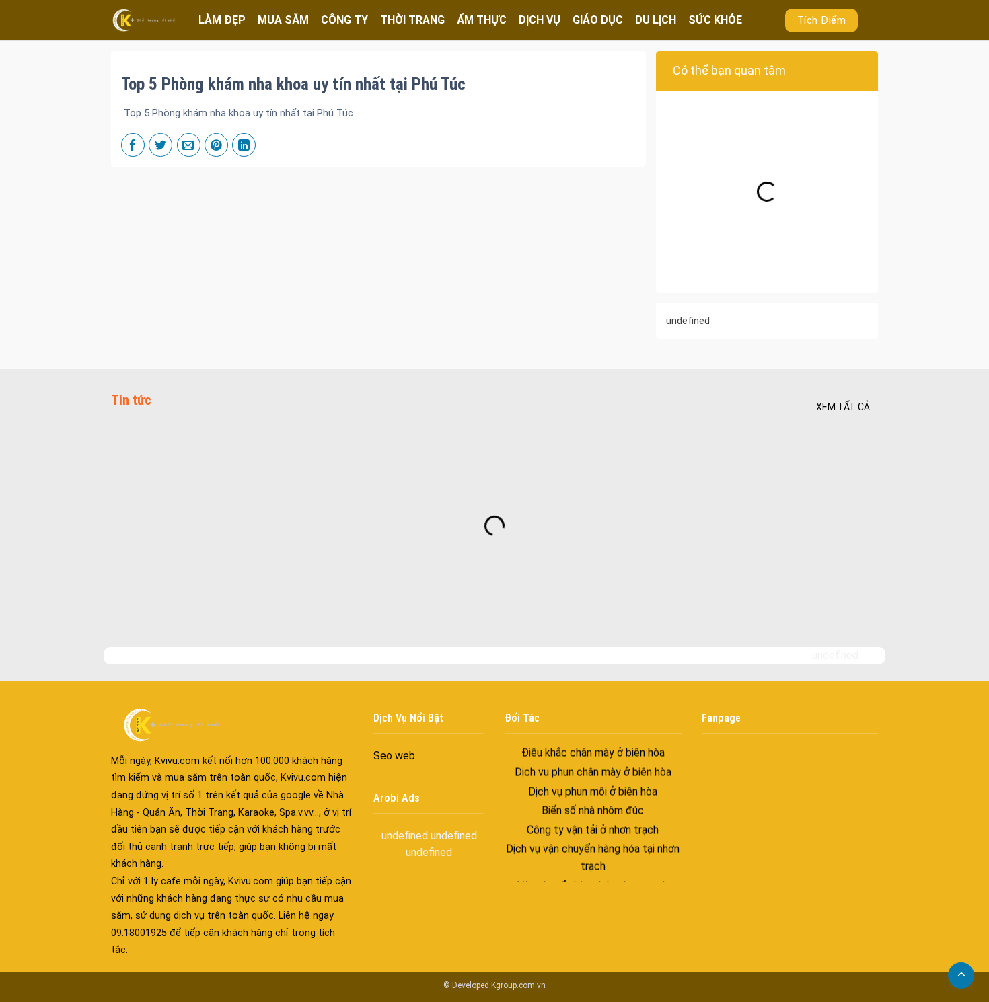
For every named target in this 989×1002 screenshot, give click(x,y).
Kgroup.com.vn (518, 985)
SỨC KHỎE (715, 19)
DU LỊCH (655, 19)
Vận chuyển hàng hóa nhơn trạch (592, 871)
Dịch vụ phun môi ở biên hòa (592, 777)
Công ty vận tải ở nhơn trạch (593, 816)
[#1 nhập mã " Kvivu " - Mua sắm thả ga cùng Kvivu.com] (144, 19)
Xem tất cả (843, 406)
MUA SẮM (283, 19)
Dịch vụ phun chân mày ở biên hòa (593, 759)
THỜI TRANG (412, 19)
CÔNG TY (344, 19)
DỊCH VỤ (539, 19)
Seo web (394, 755)
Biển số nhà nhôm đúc (593, 797)
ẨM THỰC (482, 19)
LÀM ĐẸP (222, 19)
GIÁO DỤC (598, 19)
